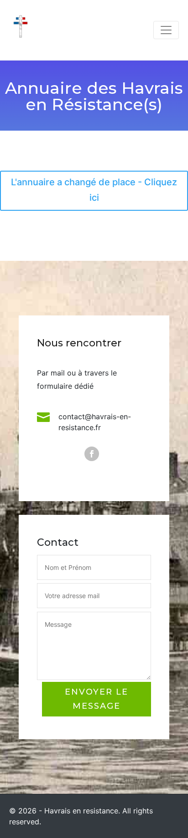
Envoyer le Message (96, 699)
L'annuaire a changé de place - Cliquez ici (94, 190)
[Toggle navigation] (166, 30)
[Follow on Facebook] (91, 454)
